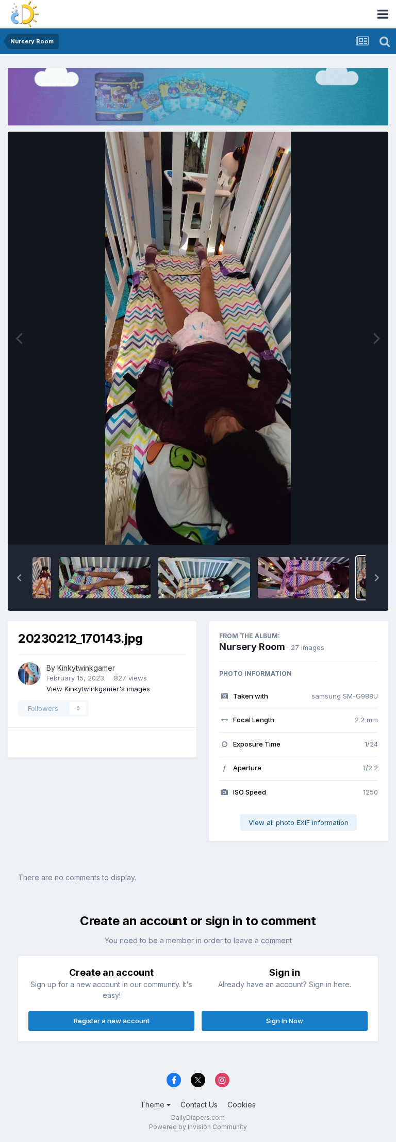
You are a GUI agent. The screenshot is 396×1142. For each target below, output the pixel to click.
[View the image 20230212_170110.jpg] (204, 577)
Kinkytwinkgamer (86, 667)
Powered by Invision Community (198, 1127)
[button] (19, 577)
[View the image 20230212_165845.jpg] (41, 577)
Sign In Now (284, 1021)
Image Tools (345, 525)
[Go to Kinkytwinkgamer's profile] (29, 673)
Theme (153, 1104)
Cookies (241, 1104)
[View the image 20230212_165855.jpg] (105, 577)
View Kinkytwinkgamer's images (98, 689)
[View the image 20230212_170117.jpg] (304, 577)
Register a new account (112, 1021)
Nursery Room (252, 646)
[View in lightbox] (198, 338)
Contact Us (199, 1104)
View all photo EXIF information (299, 822)
